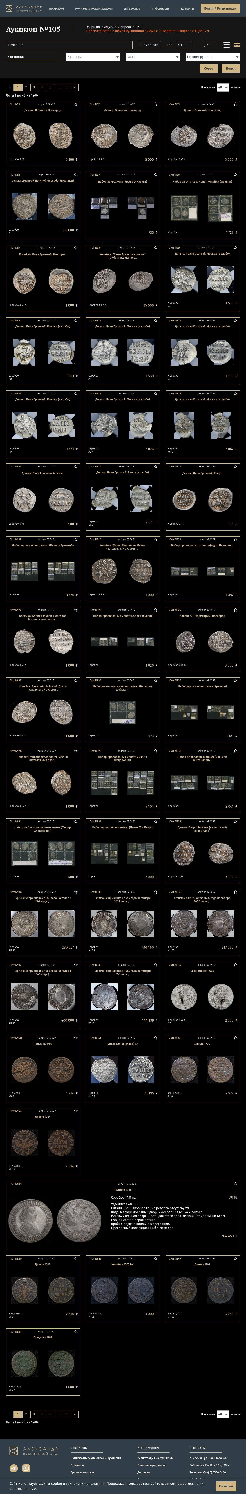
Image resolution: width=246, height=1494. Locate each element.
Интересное (132, 8)
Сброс (208, 68)
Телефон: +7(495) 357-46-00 (208, 1472)
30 (66, 87)
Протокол (77, 1465)
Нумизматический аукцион (94, 8)
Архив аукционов (82, 1472)
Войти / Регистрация (220, 8)
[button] (93, 57)
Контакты (187, 8)
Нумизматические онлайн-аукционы (96, 1458)
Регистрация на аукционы (155, 1458)
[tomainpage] (24, 8)
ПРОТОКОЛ (56, 8)
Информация (161, 8)
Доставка (143, 1472)
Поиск (231, 68)
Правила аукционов (151, 1465)
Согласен (226, 1486)
